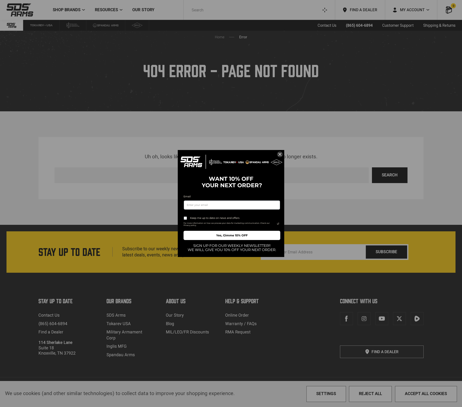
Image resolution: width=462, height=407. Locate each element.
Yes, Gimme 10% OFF (232, 235)
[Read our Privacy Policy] (278, 224)
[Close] (280, 154)
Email (187, 196)
